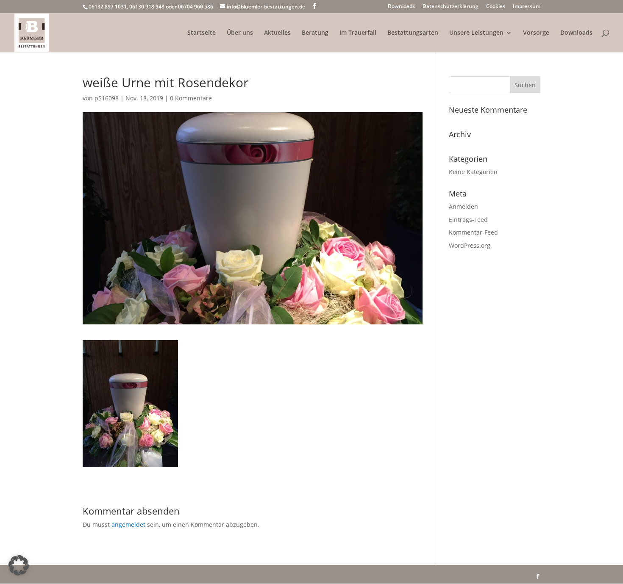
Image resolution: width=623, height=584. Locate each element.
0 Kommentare (191, 98)
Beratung (315, 33)
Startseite (201, 33)
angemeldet (128, 524)
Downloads (401, 7)
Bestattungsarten (412, 33)
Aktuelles (277, 33)
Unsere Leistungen (476, 33)
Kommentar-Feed (473, 232)
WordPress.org (469, 245)
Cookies (495, 7)
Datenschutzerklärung (450, 7)
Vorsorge (536, 33)
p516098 (107, 98)
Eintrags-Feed (468, 220)
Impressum (526, 7)
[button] (18, 565)
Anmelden (463, 206)
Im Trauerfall (357, 33)
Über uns (240, 33)
